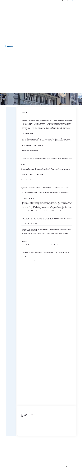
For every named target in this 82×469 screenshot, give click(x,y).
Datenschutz (26, 462)
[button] (72, 0)
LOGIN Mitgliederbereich (19, 462)
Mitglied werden (69, 0)
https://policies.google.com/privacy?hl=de (56, 210)
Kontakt (13, 462)
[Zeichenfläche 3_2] (66, 466)
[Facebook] (69, 466)
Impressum (30, 462)
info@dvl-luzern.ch (67, 252)
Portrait (65, 0)
